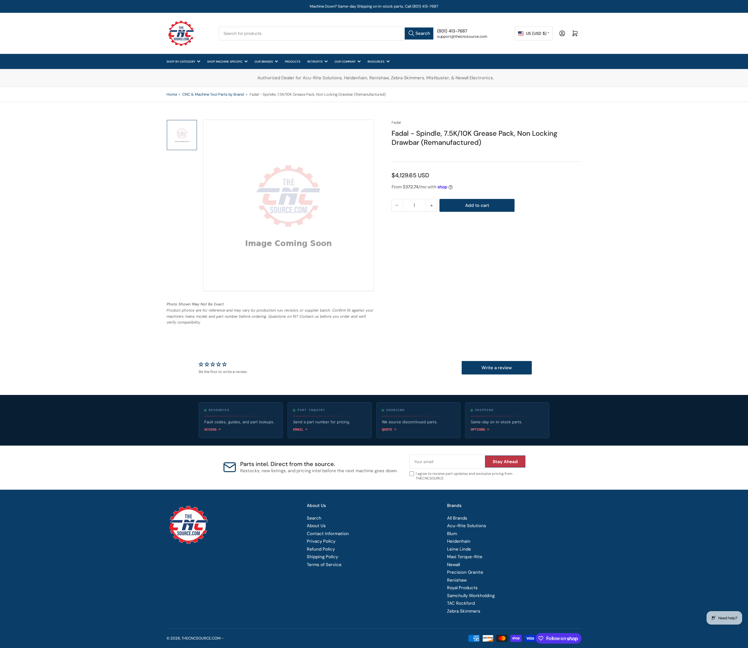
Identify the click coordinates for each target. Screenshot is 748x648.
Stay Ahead (412, 426)
